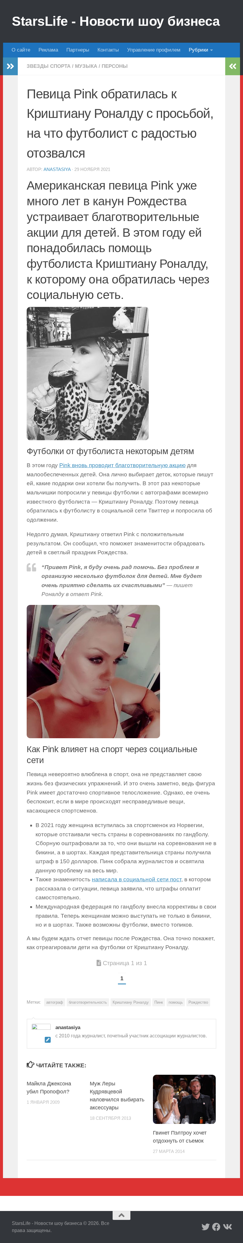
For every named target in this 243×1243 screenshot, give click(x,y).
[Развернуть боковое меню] (10, 66)
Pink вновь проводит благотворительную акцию (122, 465)
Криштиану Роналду (131, 1002)
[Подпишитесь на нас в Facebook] (216, 1227)
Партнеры (77, 50)
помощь (176, 1002)
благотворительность (88, 1002)
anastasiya (57, 169)
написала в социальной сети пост (136, 879)
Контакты (108, 50)
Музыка (86, 66)
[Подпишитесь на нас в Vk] (227, 1227)
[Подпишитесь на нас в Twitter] (206, 1227)
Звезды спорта (49, 66)
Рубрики (198, 50)
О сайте (21, 50)
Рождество (198, 1002)
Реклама (48, 50)
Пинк (158, 1002)
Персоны (115, 66)
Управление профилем (153, 50)
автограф (54, 1002)
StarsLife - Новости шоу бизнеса (116, 21)
